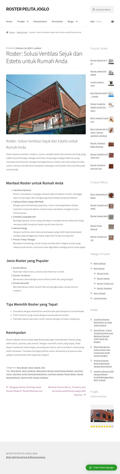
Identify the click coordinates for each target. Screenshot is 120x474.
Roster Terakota (41, 377)
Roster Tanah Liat (105, 283)
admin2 (37, 48)
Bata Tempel (34, 367)
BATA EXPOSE (100, 263)
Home (9, 21)
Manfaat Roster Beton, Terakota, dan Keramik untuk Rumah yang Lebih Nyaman (67, 390)
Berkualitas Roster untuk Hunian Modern (54, 371)
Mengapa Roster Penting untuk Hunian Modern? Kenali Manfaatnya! (24, 388)
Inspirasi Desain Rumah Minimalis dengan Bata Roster (103, 363)
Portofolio (57, 21)
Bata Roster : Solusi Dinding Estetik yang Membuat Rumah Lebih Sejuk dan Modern (103, 336)
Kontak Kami (40, 21)
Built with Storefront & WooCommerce (25, 457)
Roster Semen (103, 278)
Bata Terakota (28, 371)
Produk (21, 21)
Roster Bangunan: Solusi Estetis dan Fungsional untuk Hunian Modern (102, 351)
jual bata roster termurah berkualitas (30, 374)
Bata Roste (16, 371)
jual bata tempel (55, 374)
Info (43, 367)
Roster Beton (70, 374)
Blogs (71, 21)
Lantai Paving (100, 298)
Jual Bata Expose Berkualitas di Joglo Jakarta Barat (103, 322)
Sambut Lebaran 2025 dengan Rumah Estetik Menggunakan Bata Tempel (104, 375)
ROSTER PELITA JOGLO (27, 9)
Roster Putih (26, 377)
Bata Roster (22, 32)
